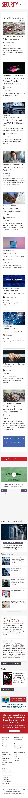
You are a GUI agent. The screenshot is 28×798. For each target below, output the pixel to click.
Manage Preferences (19, 748)
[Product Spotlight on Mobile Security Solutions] (14, 281)
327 (19, 442)
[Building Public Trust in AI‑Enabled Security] (14, 28)
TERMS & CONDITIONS (8, 773)
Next (5, 446)
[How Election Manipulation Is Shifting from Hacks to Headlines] (14, 243)
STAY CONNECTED (19, 752)
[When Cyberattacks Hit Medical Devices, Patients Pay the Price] (14, 157)
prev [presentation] (5, 490)
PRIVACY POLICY (6, 771)
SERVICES (5, 752)
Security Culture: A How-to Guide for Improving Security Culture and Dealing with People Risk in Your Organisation (19, 678)
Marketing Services (6, 754)
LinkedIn (16, 754)
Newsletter (17, 744)
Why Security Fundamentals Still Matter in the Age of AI (12, 329)
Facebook (16, 756)
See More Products (8, 689)
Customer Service (18, 746)
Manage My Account (9, 459)
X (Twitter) (17, 760)
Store (3, 744)
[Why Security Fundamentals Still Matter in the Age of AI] (14, 318)
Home (4, 14)
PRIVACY (4, 769)
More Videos (4, 494)
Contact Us (4, 742)
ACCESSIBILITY (6, 783)
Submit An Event (15, 663)
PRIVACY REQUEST (7, 781)
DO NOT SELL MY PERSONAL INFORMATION (6, 777)
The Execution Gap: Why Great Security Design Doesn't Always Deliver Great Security (13, 547)
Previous (6, 438)
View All (5, 663)
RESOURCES (5, 737)
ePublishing (14, 794)
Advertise (4, 739)
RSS (23, 21)
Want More (4, 746)
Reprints (4, 756)
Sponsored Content (10, 522)
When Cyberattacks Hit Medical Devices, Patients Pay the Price (13, 167)
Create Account (18, 739)
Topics (7, 14)
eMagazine (17, 742)
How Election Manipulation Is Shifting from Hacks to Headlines (13, 253)
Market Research (6, 758)
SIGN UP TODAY (19, 737)
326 (15, 442)
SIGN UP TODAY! (14, 731)
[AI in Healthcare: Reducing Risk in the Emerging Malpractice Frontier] (14, 198)
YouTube (16, 758)
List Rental (4, 760)
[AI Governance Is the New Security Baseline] (14, 356)
